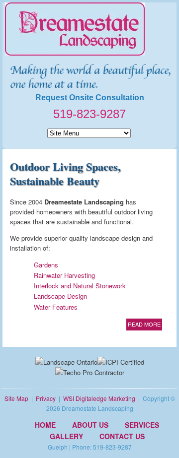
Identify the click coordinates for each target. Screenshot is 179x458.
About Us (90, 425)
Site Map (16, 398)
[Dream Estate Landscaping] (89, 29)
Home (45, 425)
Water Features (56, 307)
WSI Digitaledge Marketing (99, 398)
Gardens (46, 264)
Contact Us (122, 436)
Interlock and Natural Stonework (80, 285)
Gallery (66, 436)
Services (142, 425)
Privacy (46, 398)
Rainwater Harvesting (64, 275)
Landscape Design (60, 296)
